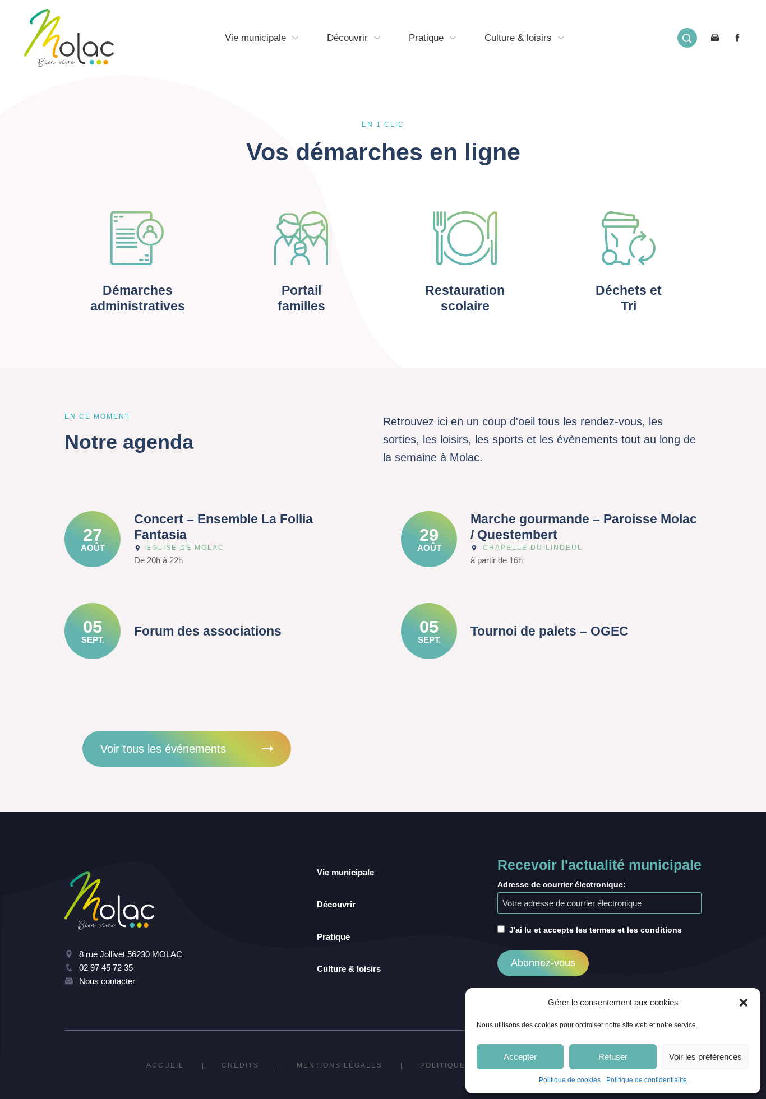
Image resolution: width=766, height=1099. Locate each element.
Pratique (426, 38)
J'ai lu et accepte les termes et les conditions (595, 929)
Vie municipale (255, 38)
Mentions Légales (339, 1065)
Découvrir (347, 38)
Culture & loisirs (518, 38)
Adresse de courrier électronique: (561, 884)
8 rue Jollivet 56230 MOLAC (130, 954)
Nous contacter (107, 981)
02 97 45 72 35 (106, 967)
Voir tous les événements (163, 749)
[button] (743, 1002)
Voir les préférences (705, 1056)
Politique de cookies (570, 1080)
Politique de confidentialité (646, 1080)
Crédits (240, 1065)
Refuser (612, 1056)
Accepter (520, 1056)
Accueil (165, 1065)
